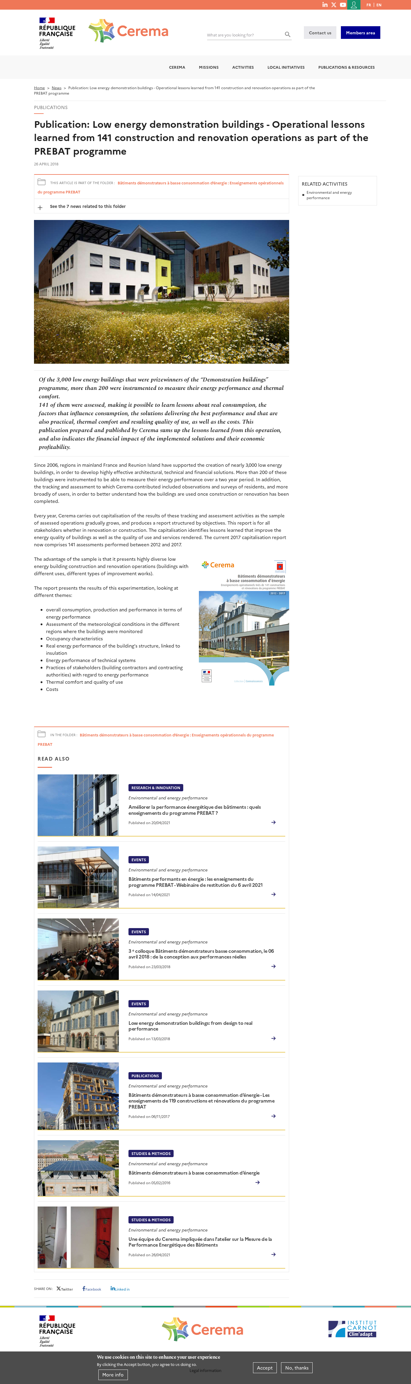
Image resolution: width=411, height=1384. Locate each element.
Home (39, 87)
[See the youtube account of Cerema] (343, 4)
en (379, 4)
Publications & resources (346, 67)
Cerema (177, 67)
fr (368, 4)
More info (113, 1374)
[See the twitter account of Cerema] (334, 4)
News (56, 87)
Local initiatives (286, 67)
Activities (243, 67)
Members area (360, 33)
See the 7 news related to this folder (87, 206)
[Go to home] (125, 26)
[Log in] (353, 5)
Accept (265, 1367)
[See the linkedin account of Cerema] (325, 4)
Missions (209, 67)
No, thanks (297, 1367)
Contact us (320, 33)
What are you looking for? (230, 35)
